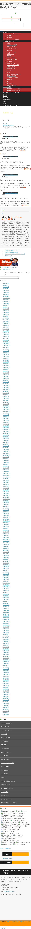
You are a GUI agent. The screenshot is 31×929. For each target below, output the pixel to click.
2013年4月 (6, 575)
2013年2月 (6, 579)
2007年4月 (6, 687)
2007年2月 (6, 691)
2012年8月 (6, 590)
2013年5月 (6, 574)
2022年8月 (6, 371)
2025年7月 (6, 307)
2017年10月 (6, 477)
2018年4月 (6, 466)
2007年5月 (6, 685)
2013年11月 (6, 563)
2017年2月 (6, 491)
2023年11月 (6, 343)
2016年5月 (6, 508)
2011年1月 (6, 619)
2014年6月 (6, 550)
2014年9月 (6, 544)
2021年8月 (6, 393)
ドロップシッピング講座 (13, 39)
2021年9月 (6, 391)
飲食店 (5, 94)
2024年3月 (6, 336)
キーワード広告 (11, 57)
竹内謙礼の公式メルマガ (9, 41)
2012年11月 (6, 585)
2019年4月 (6, 444)
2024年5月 (6, 332)
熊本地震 (5, 98)
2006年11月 (6, 696)
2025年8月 (6, 305)
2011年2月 (6, 617)
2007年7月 (6, 681)
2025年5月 (6, 310)
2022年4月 (6, 378)
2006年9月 (6, 700)
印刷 (4, 103)
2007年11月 (6, 676)
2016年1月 (6, 515)
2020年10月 (6, 411)
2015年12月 (6, 517)
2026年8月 (6, 283)
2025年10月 (6, 301)
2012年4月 (6, 597)
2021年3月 (6, 402)
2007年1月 (6, 692)
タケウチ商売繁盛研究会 (11, 252)
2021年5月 (6, 398)
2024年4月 (6, 334)
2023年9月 (6, 347)
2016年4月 (6, 510)
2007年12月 (6, 674)
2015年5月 (6, 530)
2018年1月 (6, 471)
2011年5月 (6, 614)
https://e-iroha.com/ (9, 891)
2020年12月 (6, 407)
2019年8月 (6, 436)
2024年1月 (6, 340)
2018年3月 (6, 468)
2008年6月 (6, 667)
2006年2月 (6, 712)
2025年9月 (6, 303)
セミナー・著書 (7, 87)
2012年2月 (6, 601)
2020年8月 (6, 415)
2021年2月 (6, 404)
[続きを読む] (23, 150)
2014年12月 (6, 539)
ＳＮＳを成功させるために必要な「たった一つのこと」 (14, 198)
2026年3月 (6, 292)
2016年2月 (6, 513)
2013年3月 (6, 577)
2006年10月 (6, 698)
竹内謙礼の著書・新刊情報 (14, 90)
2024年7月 (6, 329)
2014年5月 (6, 552)
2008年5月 (6, 669)
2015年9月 (6, 522)
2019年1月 (6, 449)
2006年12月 (6, 694)
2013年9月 (6, 566)
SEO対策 (9, 55)
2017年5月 (6, 486)
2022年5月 (6, 376)
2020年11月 (6, 409)
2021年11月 (6, 387)
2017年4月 (6, 488)
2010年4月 (6, 634)
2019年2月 (6, 448)
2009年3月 (6, 650)
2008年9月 (6, 661)
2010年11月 (6, 623)
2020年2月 (6, 426)
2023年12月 (6, 341)
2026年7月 (6, 285)
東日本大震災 (10, 79)
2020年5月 (6, 420)
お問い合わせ (8, 255)
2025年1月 (6, 318)
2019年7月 (6, 438)
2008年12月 (6, 656)
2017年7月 (6, 482)
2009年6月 (6, 645)
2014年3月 (6, 555)
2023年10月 (6, 345)
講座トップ (9, 25)
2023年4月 (6, 356)
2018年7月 (6, 460)
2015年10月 (6, 521)
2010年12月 (6, 621)
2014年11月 (6, 541)
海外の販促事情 (11, 68)
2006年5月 (6, 707)
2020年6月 (6, 418)
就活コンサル (10, 83)
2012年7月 (6, 592)
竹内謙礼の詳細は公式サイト (12, 250)
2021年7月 (6, 394)
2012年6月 (6, 594)
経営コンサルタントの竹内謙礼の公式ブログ (18, 921)
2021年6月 (6, 396)
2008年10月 (6, 659)
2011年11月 (6, 606)
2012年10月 (6, 586)
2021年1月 (6, 405)
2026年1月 (6, 296)
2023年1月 (6, 362)
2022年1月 (6, 384)
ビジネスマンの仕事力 (12, 77)
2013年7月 (6, 570)
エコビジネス (10, 70)
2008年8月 (6, 663)
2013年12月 (6, 561)
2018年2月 (6, 469)
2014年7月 (6, 548)
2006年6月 (6, 705)
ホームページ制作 (11, 52)
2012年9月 (6, 588)
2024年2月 (6, 338)
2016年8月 (6, 502)
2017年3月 (6, 490)
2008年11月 (6, 658)
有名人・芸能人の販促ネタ (14, 74)
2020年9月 (6, 413)
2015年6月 (6, 528)
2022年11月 (6, 365)
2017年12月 (6, 473)
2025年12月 (6, 298)
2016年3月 (6, 511)
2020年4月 (6, 422)
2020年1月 (6, 427)
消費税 (5, 96)
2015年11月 (6, 519)
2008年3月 (6, 672)
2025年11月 (6, 299)
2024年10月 (6, 323)
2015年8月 (6, 524)
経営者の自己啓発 (11, 76)
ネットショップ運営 (12, 45)
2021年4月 (6, 400)
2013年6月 (6, 572)
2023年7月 (6, 351)
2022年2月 (6, 382)
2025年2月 (6, 316)
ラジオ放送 (9, 37)
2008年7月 (6, 665)
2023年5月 (6, 354)
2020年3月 (6, 424)
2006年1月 (6, 714)
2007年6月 (6, 683)
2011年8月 (6, 612)
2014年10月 (6, 543)
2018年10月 (6, 455)
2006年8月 (6, 702)
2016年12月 (6, 495)
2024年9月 (6, 325)
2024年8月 (6, 327)
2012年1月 (6, 603)
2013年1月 (6, 581)
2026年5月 (6, 289)
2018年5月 (6, 464)
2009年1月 (6, 654)
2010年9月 (6, 627)
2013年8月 (6, 568)
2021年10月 (6, 389)
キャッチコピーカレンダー (14, 34)
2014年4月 (6, 553)
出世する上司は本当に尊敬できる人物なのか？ (12, 180)
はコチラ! (7, 927)
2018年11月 (6, 453)
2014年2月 (6, 557)
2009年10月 (6, 641)
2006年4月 (6, 709)
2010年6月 (6, 630)
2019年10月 (6, 433)
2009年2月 (6, 652)
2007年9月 (6, 678)
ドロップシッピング (12, 48)
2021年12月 (6, 385)
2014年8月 (6, 546)
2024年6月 (6, 331)
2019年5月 (6, 442)
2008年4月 (6, 670)
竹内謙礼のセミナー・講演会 (14, 88)
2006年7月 (6, 703)
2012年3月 (6, 599)
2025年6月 (6, 309)
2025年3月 (6, 314)
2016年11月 (6, 497)
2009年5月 (6, 647)
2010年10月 (6, 625)
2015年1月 (6, 537)
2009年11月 (6, 639)
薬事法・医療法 (11, 66)
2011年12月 (6, 605)
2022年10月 (6, 367)
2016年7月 (6, 504)
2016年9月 (6, 500)
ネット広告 (9, 50)
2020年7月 (6, 416)
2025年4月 (6, 312)
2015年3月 (6, 533)
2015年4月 (6, 532)
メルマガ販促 (10, 61)
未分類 (8, 43)
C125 (4, 101)
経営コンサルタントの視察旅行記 (12, 92)
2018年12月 (6, 451)
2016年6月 (6, 506)
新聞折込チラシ (7, 99)
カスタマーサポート (12, 59)
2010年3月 (6, 636)
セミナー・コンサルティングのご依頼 (15, 254)
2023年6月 (6, 352)
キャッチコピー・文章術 (13, 65)
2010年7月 (6, 628)
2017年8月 (6, 480)
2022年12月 (6, 363)
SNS (8, 81)
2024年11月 (6, 321)
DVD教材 (9, 35)
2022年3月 (6, 380)
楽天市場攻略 (10, 54)
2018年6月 (6, 462)
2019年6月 (6, 440)
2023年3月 (6, 358)
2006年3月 (6, 711)
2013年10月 (6, 564)
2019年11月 (6, 431)
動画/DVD (5, 32)
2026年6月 (6, 287)
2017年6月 (6, 484)
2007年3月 (6, 689)
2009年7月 (6, 643)
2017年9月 (6, 479)
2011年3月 (6, 616)
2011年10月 (6, 608)
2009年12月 (6, 638)
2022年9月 (6, 369)
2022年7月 (6, 373)
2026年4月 (6, 290)
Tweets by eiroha (7, 858)
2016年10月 (6, 499)
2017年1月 (6, 493)
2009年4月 (6, 649)
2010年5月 (6, 632)
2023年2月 (6, 360)
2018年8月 (6, 458)
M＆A (8, 72)
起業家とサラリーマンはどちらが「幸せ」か (11, 162)
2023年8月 (6, 349)
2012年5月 (6, 595)
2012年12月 (6, 583)
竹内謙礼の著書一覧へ (6, 848)
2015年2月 (6, 535)
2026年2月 (6, 294)
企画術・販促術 (11, 63)
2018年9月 (6, 457)
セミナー (19, 25)
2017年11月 (6, 475)
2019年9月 (6, 435)
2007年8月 (6, 680)
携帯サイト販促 (11, 46)
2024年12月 (6, 320)
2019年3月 (6, 446)
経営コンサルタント (12, 85)
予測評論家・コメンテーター (10, 105)
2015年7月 (6, 526)
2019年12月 (6, 429)
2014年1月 (6, 559)
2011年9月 (6, 610)
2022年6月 (6, 374)
